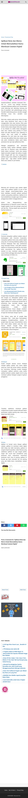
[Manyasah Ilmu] (14, 2)
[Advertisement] (14, 20)
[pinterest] (17, 525)
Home (6, 790)
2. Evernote (4, 234)
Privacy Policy (20, 790)
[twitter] (11, 525)
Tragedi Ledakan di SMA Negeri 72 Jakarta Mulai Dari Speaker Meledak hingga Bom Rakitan (15, 653)
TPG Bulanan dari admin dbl (11, 649)
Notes (3, 442)
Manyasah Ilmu (17, 795)
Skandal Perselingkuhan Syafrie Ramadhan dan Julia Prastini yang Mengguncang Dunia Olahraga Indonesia (14, 666)
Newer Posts (5, 589)
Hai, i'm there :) (12, 790)
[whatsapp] (23, 525)
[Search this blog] (26, 2)
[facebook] (4, 525)
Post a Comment (5, 50)
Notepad (4, 362)
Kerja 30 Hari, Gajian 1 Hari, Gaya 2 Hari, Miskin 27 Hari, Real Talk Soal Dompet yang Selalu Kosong (15, 659)
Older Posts (23, 589)
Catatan (4, 164)
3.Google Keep (5, 278)
